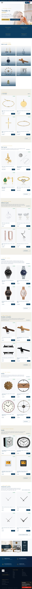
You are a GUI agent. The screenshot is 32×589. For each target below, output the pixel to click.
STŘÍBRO (14, 572)
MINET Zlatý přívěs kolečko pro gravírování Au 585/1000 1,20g (23, 111)
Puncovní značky (3, 583)
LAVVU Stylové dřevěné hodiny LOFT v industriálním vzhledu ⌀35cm (23, 394)
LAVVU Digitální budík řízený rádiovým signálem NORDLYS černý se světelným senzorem (22, 471)
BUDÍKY (14, 576)
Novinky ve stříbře (5, 19)
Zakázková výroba (24, 573)
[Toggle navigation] (30, 2)
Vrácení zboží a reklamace (4, 584)
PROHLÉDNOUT (28, 149)
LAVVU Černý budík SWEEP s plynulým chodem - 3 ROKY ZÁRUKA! (23, 450)
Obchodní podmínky (24, 574)
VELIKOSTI (13, 169)
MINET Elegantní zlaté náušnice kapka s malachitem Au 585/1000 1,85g (8, 187)
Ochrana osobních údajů (24, 575)
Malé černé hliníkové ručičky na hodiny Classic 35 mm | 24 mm (23, 528)
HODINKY (14, 573)
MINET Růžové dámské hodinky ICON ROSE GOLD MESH (23, 301)
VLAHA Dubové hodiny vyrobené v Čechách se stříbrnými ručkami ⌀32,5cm (8, 394)
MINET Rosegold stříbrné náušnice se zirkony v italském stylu (8, 244)
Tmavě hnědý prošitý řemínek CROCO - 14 (7, 337)
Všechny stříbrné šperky (15, 19)
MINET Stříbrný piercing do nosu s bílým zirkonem (22, 243)
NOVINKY (29, 93)
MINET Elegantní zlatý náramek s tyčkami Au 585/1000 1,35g (8, 111)
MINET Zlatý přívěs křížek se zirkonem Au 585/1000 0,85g (8, 131)
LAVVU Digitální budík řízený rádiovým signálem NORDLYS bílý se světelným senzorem (7, 471)
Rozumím (26, 587)
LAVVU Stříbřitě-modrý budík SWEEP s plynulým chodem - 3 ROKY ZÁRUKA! (8, 450)
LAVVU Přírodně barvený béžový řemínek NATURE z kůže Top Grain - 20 (23, 337)
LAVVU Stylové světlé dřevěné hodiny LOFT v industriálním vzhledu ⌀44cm (22, 415)
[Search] (24, 2)
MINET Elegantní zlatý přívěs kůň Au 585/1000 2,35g (8, 166)
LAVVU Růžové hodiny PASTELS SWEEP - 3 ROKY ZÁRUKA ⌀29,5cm (8, 415)
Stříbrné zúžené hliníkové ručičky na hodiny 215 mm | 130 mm (8, 528)
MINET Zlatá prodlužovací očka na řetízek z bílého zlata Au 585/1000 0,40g (23, 166)
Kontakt (26, 0)
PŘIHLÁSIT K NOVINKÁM (5, 574)
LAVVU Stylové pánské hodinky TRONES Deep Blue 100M (23, 281)
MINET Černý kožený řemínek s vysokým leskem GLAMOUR (22, 358)
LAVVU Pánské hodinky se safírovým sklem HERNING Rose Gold (8, 301)
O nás (22, 571)
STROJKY (14, 577)
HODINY (14, 575)
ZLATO (13, 571)
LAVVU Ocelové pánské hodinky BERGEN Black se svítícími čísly (8, 281)
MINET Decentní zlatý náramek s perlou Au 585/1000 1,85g (23, 131)
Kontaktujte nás (29, 0)
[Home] (2, 3)
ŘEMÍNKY (14, 574)
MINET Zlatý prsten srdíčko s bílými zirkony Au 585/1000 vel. (23, 187)
